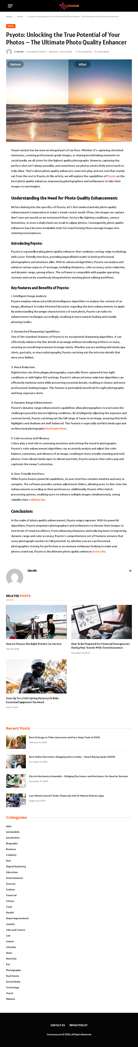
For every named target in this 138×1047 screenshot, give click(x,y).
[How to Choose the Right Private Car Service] (36, 622)
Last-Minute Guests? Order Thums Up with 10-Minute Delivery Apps (66, 795)
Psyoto (111, 176)
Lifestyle (11, 947)
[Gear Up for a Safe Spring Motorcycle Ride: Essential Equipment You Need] (36, 676)
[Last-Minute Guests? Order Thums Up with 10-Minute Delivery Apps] (16, 800)
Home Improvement (17, 918)
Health (10, 912)
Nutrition (11, 958)
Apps (9, 826)
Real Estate (12, 976)
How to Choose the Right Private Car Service (34, 644)
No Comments (85, 51)
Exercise (10, 883)
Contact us (57, 1025)
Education (12, 872)
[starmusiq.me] (69, 6)
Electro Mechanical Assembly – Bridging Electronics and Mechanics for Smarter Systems (78, 776)
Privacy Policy (79, 1025)
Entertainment (14, 878)
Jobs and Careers (15, 929)
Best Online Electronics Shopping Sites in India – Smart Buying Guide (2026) (72, 756)
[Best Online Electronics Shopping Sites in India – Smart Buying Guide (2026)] (16, 761)
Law (8, 935)
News (9, 952)
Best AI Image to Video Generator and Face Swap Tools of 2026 (65, 737)
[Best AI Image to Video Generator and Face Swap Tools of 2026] (16, 742)
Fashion (10, 889)
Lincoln (20, 51)
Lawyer (10, 941)
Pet (8, 964)
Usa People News (55, 428)
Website (10, 999)
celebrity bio (37, 499)
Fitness (10, 901)
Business (11, 849)
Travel (11, 26)
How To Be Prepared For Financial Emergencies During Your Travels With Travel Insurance (100, 646)
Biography (12, 843)
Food (9, 906)
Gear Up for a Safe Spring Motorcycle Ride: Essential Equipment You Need (32, 700)
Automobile (12, 831)
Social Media (13, 981)
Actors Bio (99, 551)
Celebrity (11, 855)
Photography (13, 970)
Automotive (13, 837)
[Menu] (10, 6)
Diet (8, 860)
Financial (11, 895)
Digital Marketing (16, 866)
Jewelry (10, 924)
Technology (12, 987)
